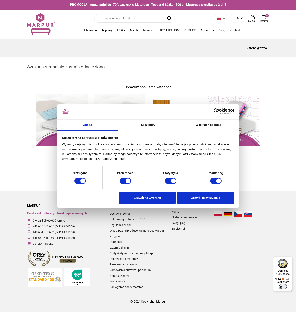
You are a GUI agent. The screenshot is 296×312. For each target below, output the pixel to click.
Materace (90, 30)
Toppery (107, 30)
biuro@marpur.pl (43, 243)
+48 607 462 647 (43, 226)
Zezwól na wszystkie (205, 197)
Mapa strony (118, 281)
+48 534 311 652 (43, 232)
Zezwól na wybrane (147, 197)
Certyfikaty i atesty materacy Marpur (132, 253)
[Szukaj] (169, 18)
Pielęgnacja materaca (123, 264)
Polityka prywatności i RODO (127, 219)
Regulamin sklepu (121, 225)
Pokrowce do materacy (124, 258)
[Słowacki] (248, 214)
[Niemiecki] (228, 214)
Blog (222, 30)
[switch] (125, 181)
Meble (134, 30)
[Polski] (218, 213)
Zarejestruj (178, 228)
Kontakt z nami (119, 275)
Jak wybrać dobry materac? (127, 287)
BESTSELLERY (170, 30)
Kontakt (235, 30)
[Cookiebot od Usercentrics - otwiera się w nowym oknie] (216, 111)
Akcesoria (207, 30)
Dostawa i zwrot (120, 213)
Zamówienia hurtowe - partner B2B (131, 270)
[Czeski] (238, 214)
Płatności (116, 241)
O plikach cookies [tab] (208, 124)
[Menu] (289, 259)
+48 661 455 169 (43, 237)
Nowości (149, 30)
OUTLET (190, 30)
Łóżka (121, 30)
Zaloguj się (178, 223)
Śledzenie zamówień (184, 217)
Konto (175, 211)
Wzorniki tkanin (119, 247)
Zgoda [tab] (87, 124)
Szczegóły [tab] (148, 124)
